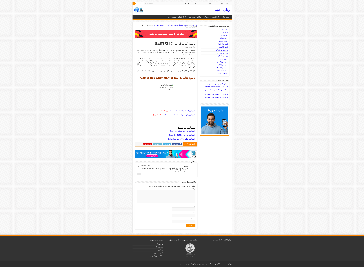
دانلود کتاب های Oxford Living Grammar (182, 131)
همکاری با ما (195, 3)
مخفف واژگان (224, 38)
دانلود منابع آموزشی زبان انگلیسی (176, 25)
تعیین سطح (191, 17)
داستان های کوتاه (223, 44)
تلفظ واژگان (224, 35)
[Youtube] (147, 4)
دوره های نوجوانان (222, 53)
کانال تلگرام (182, 17)
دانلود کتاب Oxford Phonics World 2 (216, 97)
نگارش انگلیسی (223, 47)
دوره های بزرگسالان (222, 50)
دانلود (189, 25)
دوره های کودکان (223, 56)
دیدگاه (193, 189)
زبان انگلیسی (216, 17)
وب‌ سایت (192, 219)
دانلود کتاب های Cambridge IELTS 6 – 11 (182, 135)
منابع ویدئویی (224, 59)
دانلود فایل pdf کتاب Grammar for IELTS (182, 111)
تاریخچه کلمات (223, 41)
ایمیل (193, 212)
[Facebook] (152, 4)
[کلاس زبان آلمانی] (166, 34)
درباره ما (215, 3)
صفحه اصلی (226, 17)
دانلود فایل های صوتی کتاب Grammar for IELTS (180, 115)
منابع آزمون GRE (222, 67)
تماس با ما (187, 3)
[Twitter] (151, 4)
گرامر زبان (225, 29)
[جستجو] (134, 3)
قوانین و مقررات (206, 3)
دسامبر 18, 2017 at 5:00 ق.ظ (145, 166)
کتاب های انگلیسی (158, 25)
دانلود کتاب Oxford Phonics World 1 (216, 87)
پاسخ (139, 173)
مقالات (199, 17)
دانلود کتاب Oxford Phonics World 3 (216, 94)
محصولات (206, 17)
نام (194, 206)
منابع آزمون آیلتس (222, 62)
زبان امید (222, 9)
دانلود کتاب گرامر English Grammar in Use (181, 139)
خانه (194, 25)
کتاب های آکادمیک (222, 73)
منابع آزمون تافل (223, 64)
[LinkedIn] (149, 4)
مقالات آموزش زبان (156, 256)
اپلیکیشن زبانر (171, 17)
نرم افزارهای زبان (222, 70)
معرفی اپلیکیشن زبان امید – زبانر (218, 84)
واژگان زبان (224, 32)
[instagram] (145, 4)
